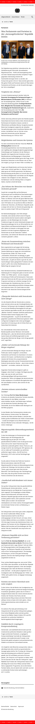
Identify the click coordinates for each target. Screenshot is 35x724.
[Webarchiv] (17, 10)
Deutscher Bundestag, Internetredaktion (14, 688)
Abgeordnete (5, 17)
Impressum (21, 706)
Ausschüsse (16, 17)
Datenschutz (13, 706)
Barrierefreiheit (5, 706)
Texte (23, 17)
